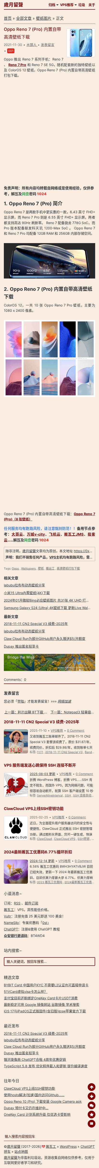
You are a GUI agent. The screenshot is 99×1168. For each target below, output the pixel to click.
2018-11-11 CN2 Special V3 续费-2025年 (36, 624)
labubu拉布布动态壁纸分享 (24, 585)
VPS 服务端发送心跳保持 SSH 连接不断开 (40, 765)
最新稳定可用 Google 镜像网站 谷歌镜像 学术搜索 (41, 1004)
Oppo (15, 568)
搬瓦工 (9, 910)
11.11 (40, 752)
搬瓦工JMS (74, 534)
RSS (17, 903)
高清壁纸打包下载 (68, 568)
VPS (52, 557)
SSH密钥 (83, 839)
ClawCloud (44, 839)
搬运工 (50, 568)
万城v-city (36, 534)
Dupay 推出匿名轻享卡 (21, 646)
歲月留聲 (13, 5)
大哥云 (17, 534)
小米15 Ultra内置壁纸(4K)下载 (27, 593)
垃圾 (81, 5)
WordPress (68, 1146)
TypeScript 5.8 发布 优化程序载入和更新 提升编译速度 (45, 1066)
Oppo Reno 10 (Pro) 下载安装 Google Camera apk (43, 1101)
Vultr (7, 916)
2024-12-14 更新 (42, 861)
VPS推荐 (67, 5)
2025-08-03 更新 (42, 774)
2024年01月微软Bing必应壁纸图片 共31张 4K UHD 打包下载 (50, 600)
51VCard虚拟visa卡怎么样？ (25, 991)
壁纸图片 (43, 18)
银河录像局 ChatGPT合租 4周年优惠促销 (35, 1059)
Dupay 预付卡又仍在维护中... (26, 1108)
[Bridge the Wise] (49, 670)
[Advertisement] (49, 131)
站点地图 (21, 1151)
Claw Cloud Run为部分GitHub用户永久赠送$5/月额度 (44, 639)
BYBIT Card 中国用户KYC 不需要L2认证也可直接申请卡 (46, 985)
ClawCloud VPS (64, 839)
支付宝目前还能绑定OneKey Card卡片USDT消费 (41, 998)
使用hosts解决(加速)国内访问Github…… (34, 1095)
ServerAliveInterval (50, 795)
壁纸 (41, 568)
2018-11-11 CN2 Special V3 (64, 752)
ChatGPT (11, 929)
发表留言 (47, 45)
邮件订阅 (31, 903)
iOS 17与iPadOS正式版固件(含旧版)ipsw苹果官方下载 (45, 1011)
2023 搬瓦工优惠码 (49, 882)
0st (44, 923)
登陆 (20, 701)
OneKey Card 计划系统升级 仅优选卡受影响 (37, 1114)
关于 (91, 5)
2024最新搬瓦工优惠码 (79, 882)
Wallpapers (28, 568)
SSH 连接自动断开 (85, 795)
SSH (68, 795)
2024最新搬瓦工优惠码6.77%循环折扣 (38, 851)
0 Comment (75, 730)
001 (10, 51)
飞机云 (55, 534)
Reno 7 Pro (17, 65)
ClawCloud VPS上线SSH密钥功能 (34, 808)
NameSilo (11, 923)
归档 (52, 5)
